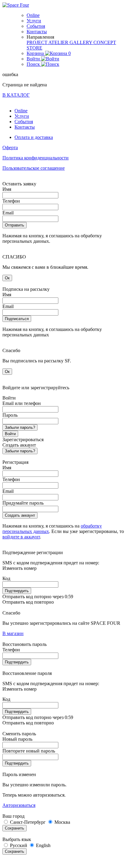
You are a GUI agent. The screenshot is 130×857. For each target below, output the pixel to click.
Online (33, 15)
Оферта (10, 147)
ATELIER (59, 42)
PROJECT (37, 42)
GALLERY (81, 42)
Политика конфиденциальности (35, 157)
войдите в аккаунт (21, 536)
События (36, 26)
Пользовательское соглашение (33, 168)
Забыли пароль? (20, 427)
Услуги (34, 20)
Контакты (37, 31)
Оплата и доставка (34, 137)
